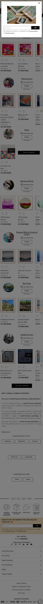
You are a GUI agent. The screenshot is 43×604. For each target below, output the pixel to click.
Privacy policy (33, 31)
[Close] (39, 3)
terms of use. (10, 33)
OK (35, 28)
